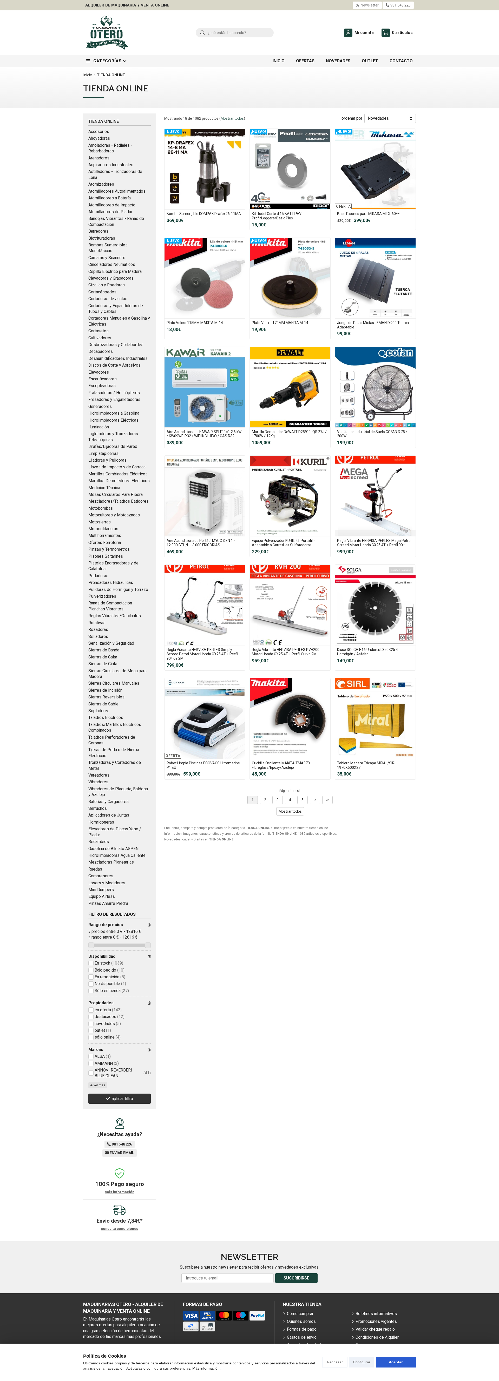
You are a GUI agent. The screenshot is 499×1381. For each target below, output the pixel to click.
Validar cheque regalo (375, 1329)
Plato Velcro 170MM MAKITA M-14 (280, 323)
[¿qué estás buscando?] (235, 32)
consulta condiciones (119, 1229)
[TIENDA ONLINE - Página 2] (315, 800)
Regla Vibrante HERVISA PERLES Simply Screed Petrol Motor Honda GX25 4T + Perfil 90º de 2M (202, 654)
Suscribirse (296, 1278)
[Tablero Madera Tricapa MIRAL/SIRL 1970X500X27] (375, 718)
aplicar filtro (122, 1098)
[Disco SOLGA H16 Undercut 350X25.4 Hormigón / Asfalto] (375, 605)
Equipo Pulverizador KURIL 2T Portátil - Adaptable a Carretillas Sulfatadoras (283, 542)
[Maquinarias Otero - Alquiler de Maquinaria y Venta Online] (107, 33)
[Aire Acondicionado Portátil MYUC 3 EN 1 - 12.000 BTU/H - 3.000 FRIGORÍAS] (205, 496)
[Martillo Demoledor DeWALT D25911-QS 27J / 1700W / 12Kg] (290, 387)
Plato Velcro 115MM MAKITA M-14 (195, 323)
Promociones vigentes (376, 1321)
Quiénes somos (301, 1321)
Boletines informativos (376, 1313)
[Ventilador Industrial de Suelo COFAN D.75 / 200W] (375, 387)
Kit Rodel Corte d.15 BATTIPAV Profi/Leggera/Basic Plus (276, 216)
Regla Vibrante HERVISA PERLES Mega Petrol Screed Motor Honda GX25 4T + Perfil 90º (374, 542)
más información (119, 1192)
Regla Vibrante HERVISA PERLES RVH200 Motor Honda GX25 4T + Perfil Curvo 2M (285, 652)
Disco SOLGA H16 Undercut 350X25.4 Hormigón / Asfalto (367, 652)
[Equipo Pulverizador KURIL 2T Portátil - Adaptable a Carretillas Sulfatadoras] (290, 496)
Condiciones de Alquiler (377, 1337)
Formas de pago (302, 1329)
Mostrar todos (232, 118)
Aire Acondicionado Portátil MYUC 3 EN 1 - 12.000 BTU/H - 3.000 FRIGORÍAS (201, 542)
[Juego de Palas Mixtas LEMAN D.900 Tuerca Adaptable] (375, 278)
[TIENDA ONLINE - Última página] (327, 800)
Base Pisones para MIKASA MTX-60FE (368, 214)
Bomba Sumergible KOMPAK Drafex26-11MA (204, 214)
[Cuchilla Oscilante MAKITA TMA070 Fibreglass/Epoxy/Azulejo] (290, 718)
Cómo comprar (300, 1313)
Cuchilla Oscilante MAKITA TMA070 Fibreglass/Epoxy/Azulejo (281, 765)
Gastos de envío (302, 1337)
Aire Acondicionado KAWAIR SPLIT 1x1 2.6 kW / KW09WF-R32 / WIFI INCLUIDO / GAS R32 (204, 434)
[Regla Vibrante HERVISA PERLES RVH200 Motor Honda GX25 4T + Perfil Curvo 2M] (290, 605)
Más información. (206, 1368)
